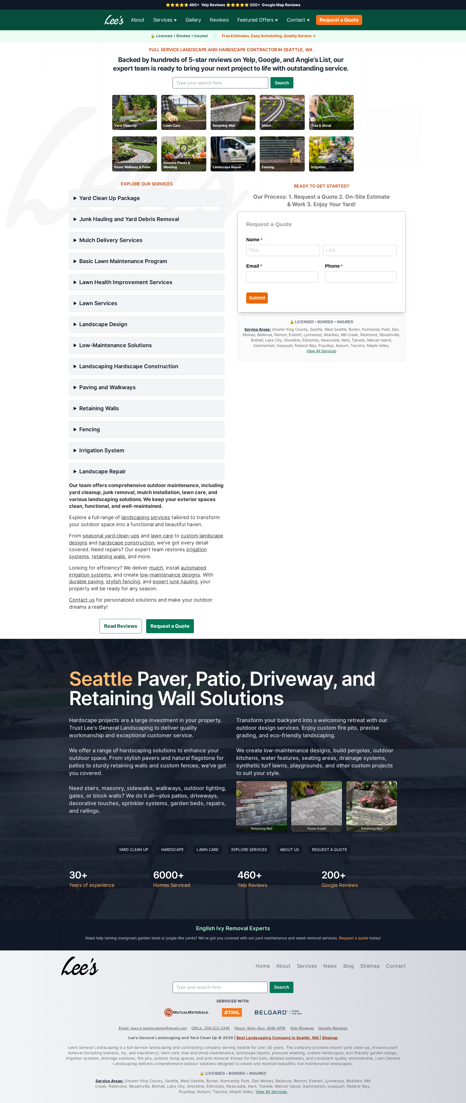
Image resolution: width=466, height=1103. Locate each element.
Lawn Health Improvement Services (125, 282)
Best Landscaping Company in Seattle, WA (278, 1037)
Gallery (193, 20)
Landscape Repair (102, 471)
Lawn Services (98, 303)
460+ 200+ (233, 4)
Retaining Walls (99, 408)
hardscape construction (126, 543)
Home (263, 966)
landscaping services (145, 517)
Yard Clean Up (133, 849)
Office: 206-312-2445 (210, 1028)
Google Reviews (333, 1028)
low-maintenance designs (170, 575)
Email (264, 266)
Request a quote (354, 938)
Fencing (89, 429)
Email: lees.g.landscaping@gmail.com (153, 1028)
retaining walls (108, 556)
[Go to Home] (79, 966)
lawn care (162, 536)
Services (165, 20)
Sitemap (370, 966)
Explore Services (249, 849)
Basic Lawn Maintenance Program (123, 261)
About (138, 20)
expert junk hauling (175, 581)
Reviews (219, 20)
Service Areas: (257, 329)
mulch (156, 568)
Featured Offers (257, 20)
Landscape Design (103, 324)
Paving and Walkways (107, 387)
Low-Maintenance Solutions (115, 345)
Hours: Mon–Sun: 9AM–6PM (260, 1028)
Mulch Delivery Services (110, 240)
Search (282, 82)
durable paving (86, 581)
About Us (289, 849)
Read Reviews (120, 626)
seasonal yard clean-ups (111, 536)
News (330, 966)
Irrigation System (101, 450)
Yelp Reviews (302, 1028)
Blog (348, 966)
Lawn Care (207, 849)
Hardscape (172, 849)
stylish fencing (123, 581)
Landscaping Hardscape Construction (128, 366)
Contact (298, 20)
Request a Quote (339, 20)
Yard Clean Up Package (109, 198)
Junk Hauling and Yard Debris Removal (129, 219)
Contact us (82, 600)
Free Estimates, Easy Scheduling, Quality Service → (269, 35)
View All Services (321, 351)
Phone (343, 266)
